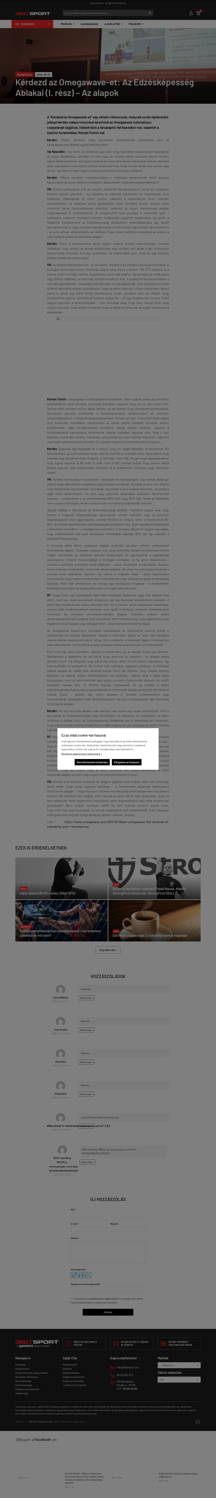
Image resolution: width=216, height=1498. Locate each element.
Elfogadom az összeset (126, 762)
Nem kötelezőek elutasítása (92, 762)
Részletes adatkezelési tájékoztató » (81, 753)
